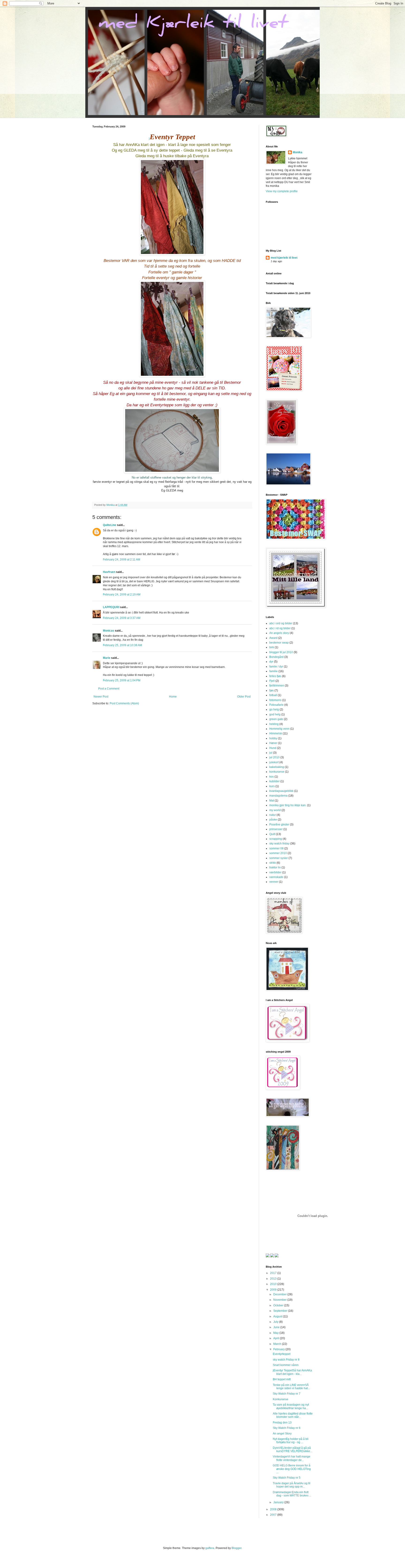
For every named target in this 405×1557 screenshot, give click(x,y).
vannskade (276, 877)
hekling (274, 724)
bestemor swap (279, 642)
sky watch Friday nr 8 (286, 1359)
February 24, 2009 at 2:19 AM (121, 594)
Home (173, 696)
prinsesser (276, 829)
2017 (273, 1273)
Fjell (272, 681)
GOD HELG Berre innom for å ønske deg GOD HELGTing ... (292, 1469)
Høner (273, 743)
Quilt (272, 834)
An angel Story (282, 1433)
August (278, 1316)
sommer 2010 (278, 853)
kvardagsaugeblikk (281, 791)
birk (271, 647)
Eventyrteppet (281, 1354)
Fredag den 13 (282, 1422)
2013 (273, 1278)
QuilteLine (109, 525)
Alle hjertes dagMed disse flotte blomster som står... (293, 1415)
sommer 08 (276, 848)
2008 (273, 1509)
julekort (274, 762)
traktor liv (275, 867)
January (278, 1502)
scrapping (275, 838)
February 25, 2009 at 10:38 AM (122, 645)
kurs (272, 786)
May (276, 1333)
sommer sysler (278, 858)
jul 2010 (274, 757)
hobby (273, 738)
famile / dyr (276, 666)
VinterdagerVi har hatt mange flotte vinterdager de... (291, 1458)
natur (272, 815)
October (278, 1305)
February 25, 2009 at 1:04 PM (121, 680)
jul (270, 752)
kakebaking (276, 767)
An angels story (279, 633)
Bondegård (276, 657)
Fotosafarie (276, 704)
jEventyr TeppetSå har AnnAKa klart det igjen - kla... (292, 1372)
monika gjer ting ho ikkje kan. (287, 805)
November (280, 1299)
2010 (273, 1284)
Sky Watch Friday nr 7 (286, 1393)
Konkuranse (280, 1399)
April (276, 1338)
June (276, 1327)
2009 (273, 1289)
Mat (271, 800)
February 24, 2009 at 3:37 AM (121, 618)
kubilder (274, 781)
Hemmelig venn (279, 728)
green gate (276, 719)
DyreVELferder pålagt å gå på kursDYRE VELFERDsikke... (292, 1449)
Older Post (244, 696)
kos (271, 776)
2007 (273, 1514)
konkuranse (276, 771)
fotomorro (275, 700)
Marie (106, 658)
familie (273, 671)
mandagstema (278, 795)
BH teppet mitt (282, 1379)
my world (275, 810)
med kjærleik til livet (284, 257)
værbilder (275, 872)
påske (273, 819)
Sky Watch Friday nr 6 (286, 1428)
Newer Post (101, 696)
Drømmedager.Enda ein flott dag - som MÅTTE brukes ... (292, 1494)
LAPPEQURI (111, 607)
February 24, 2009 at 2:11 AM (121, 559)
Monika (297, 152)
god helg (275, 714)
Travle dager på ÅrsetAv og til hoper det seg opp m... (291, 1485)
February (279, 1349)
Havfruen (109, 572)
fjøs (271, 690)
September (280, 1310)
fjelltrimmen (276, 685)
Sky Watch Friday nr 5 (286, 1477)
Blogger (236, 1548)
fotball (273, 695)
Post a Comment (108, 688)
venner (273, 881)
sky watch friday (279, 843)
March (277, 1344)
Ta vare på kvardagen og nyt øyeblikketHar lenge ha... (291, 1406)
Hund (272, 748)
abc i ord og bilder (280, 623)
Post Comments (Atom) (124, 703)
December (280, 1294)
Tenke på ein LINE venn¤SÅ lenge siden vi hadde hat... (291, 1386)
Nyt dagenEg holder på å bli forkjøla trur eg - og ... (290, 1440)
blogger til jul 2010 (281, 652)
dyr (271, 661)
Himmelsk (275, 733)
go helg (274, 709)
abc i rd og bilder (280, 628)
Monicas (108, 630)
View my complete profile (282, 191)
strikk (272, 862)
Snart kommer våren (286, 1365)
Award (273, 638)
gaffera (209, 1548)
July (276, 1321)
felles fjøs (275, 676)
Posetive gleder (279, 824)
